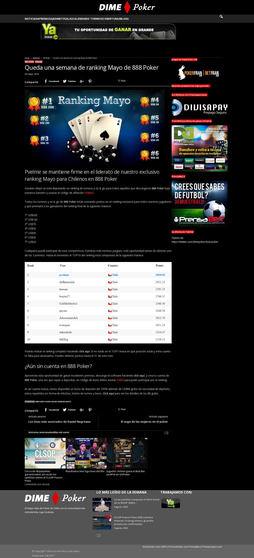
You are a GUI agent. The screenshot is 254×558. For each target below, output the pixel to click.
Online (46, 58)
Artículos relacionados (41, 432)
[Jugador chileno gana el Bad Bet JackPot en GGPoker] (127, 453)
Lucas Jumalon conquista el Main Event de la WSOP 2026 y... (137, 501)
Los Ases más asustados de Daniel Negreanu (59, 421)
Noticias (31, 18)
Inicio (27, 58)
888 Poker (158, 188)
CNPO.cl (164, 546)
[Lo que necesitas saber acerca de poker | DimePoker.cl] (127, 7)
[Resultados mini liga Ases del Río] (86, 453)
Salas (69, 18)
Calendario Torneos (88, 18)
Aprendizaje (45, 18)
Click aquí (108, 393)
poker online (50, 401)
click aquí (84, 351)
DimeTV (59, 18)
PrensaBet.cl (195, 546)
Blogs (124, 18)
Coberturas (111, 18)
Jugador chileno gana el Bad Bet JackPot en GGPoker (126, 472)
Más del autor (61, 432)
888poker (39, 401)
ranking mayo (64, 401)
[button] (224, 19)
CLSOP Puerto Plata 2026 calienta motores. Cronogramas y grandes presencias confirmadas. (134, 521)
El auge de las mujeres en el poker (144, 421)
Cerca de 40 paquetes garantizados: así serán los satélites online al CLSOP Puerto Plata (43, 475)
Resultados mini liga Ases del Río (85, 471)
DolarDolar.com (151, 546)
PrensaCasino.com (212, 546)
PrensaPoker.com (179, 546)
